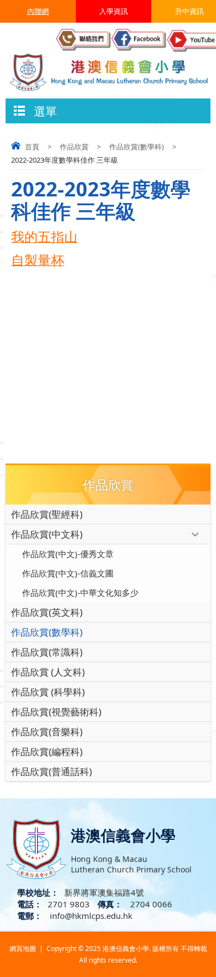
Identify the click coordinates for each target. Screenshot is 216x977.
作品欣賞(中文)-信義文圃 (68, 573)
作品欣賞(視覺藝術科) (56, 711)
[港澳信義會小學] (108, 71)
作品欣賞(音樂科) (47, 731)
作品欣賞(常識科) (47, 652)
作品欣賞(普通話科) (51, 771)
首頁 (32, 147)
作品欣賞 (74, 147)
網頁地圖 (22, 948)
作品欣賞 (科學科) (48, 691)
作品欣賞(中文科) (47, 534)
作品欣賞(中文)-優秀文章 (68, 553)
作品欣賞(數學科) (136, 147)
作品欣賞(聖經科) (47, 514)
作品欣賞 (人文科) (48, 672)
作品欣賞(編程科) (47, 751)
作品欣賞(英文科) (47, 612)
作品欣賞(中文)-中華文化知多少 (80, 592)
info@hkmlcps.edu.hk (90, 915)
